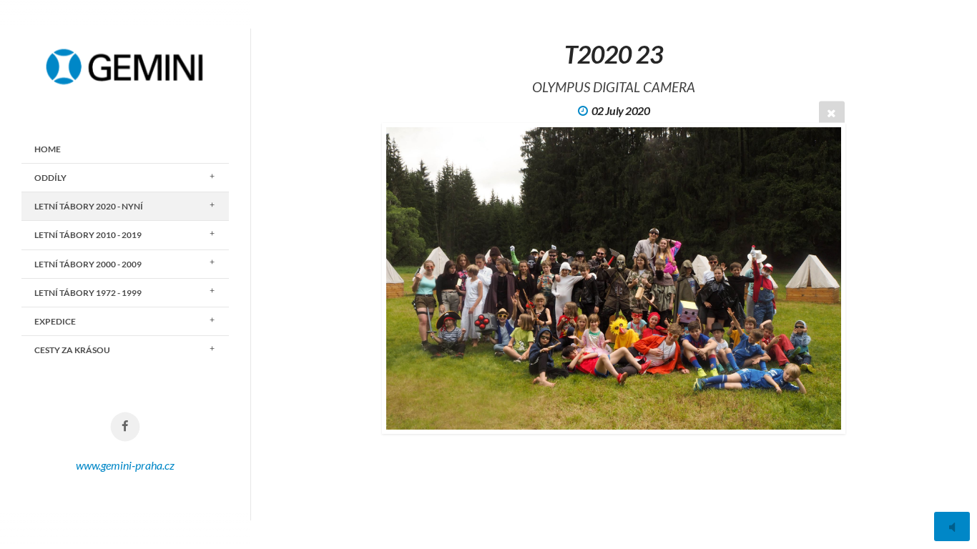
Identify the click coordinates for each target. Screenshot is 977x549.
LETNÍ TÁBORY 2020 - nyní (88, 206)
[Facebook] (125, 427)
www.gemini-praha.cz (125, 465)
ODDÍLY (50, 177)
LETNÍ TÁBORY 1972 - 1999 (88, 292)
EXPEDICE (55, 321)
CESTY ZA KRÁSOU (72, 350)
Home (47, 149)
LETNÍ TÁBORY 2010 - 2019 (88, 234)
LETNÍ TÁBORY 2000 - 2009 (88, 264)
